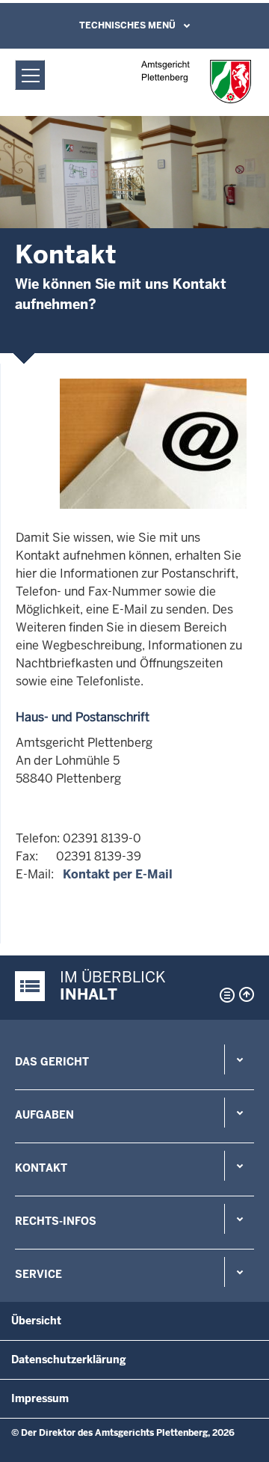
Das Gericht (52, 1061)
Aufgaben (44, 1115)
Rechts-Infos (55, 1221)
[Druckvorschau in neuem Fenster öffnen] (224, 995)
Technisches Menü (127, 25)
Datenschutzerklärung (68, 1359)
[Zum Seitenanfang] (246, 994)
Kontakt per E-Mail (118, 874)
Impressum (40, 1398)
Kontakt (41, 1168)
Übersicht (36, 1320)
